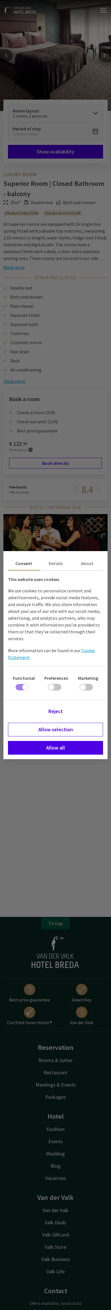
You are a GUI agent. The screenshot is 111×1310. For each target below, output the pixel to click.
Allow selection (55, 729)
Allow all (55, 747)
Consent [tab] (23, 563)
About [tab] (87, 563)
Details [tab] (56, 563)
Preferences (56, 678)
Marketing (88, 678)
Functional (24, 678)
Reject (55, 711)
